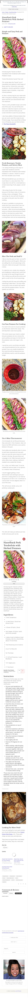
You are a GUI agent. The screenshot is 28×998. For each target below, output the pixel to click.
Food (4, 878)
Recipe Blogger (19, 880)
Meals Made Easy (10, 878)
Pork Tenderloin (6, 880)
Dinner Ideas (5, 876)
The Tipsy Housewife (9, 124)
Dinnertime (12, 876)
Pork (17, 878)
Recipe (13, 880)
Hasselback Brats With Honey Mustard (7, 867)
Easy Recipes (19, 876)
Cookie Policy (14, 6)
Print (14, 583)
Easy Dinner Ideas (12, 12)
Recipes (6, 12)
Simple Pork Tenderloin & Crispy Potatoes (7, 859)
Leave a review (18, 893)
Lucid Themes (18, 991)
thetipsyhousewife (11, 23)
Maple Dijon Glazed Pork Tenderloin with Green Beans (18, 860)
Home (3, 12)
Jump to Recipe (8, 27)
